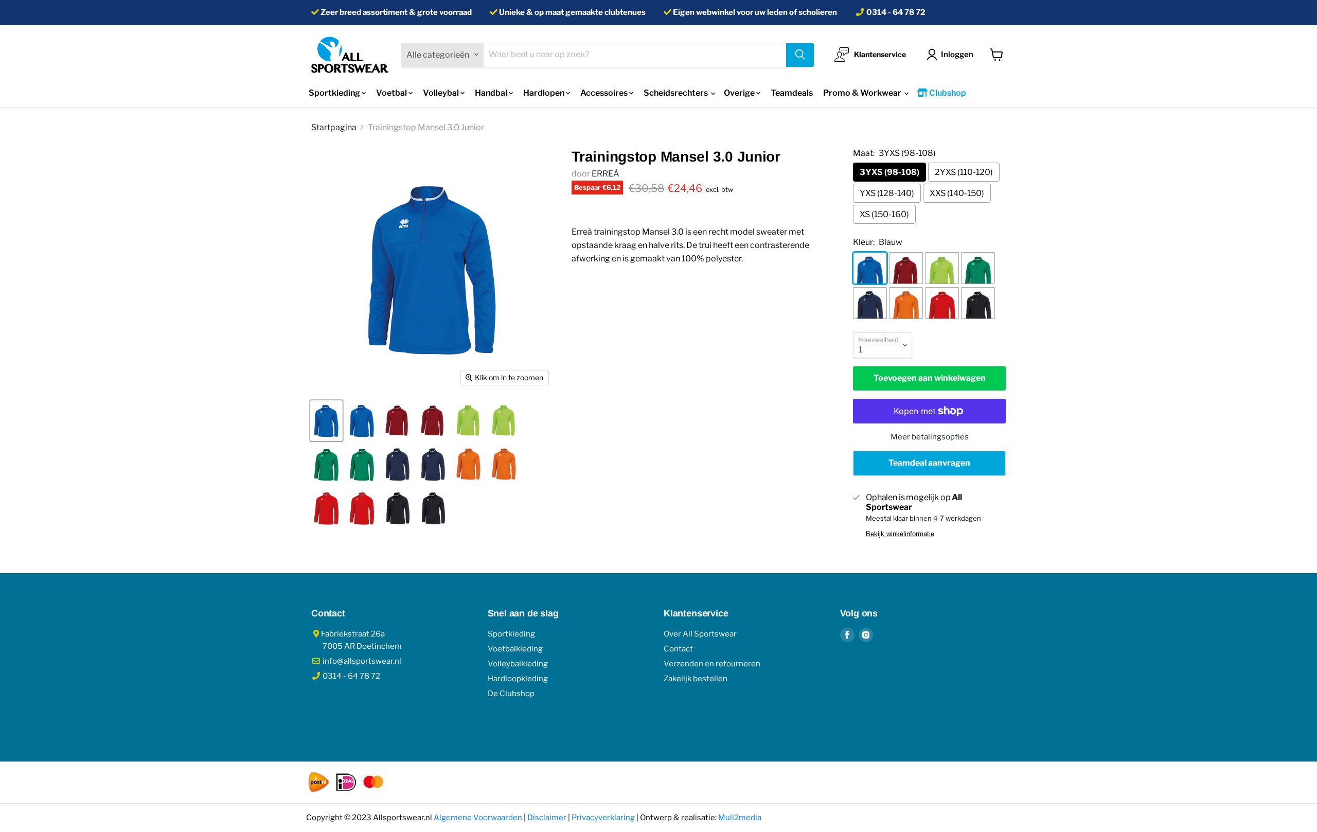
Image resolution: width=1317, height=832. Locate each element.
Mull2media (739, 817)
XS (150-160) (884, 214)
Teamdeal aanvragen (929, 463)
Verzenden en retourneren (712, 663)
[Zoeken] (800, 54)
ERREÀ (605, 174)
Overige (740, 93)
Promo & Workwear (863, 93)
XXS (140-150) (957, 193)
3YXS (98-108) (889, 172)
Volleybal (441, 93)
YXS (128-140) (887, 193)
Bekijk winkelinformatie (900, 534)
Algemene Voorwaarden (478, 817)
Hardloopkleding (518, 678)
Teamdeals (792, 93)
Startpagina (334, 127)
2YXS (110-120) (964, 172)
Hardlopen (544, 93)
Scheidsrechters (676, 93)
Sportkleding (335, 93)
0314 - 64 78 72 (896, 12)
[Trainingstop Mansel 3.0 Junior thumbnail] (326, 420)
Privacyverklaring (603, 817)
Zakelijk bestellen (695, 678)
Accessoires (604, 93)
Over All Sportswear (700, 634)
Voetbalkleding (515, 648)
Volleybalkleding (518, 663)
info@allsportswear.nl (361, 661)
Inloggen (957, 54)
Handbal (492, 93)
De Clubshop (511, 693)
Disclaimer (546, 817)
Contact (678, 648)
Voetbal (392, 93)
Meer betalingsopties (930, 436)
